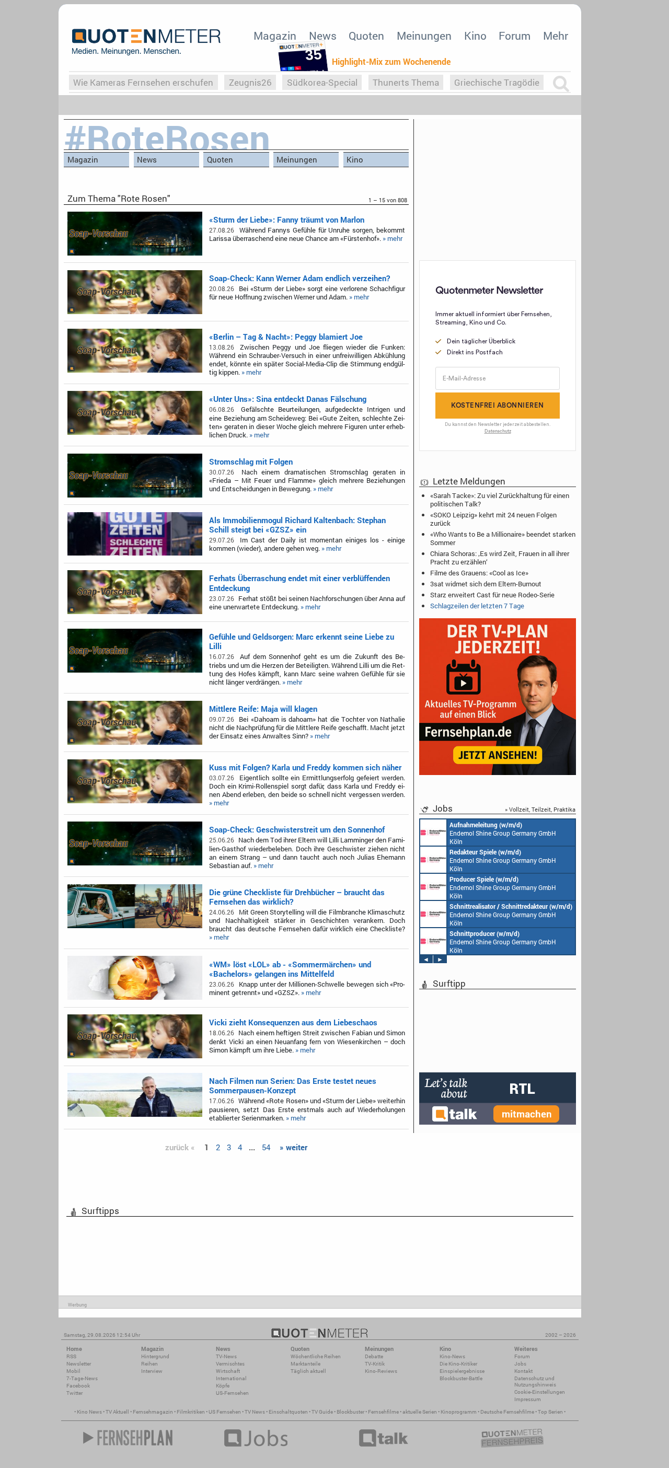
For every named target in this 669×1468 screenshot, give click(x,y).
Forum (514, 35)
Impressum (527, 1399)
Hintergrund (155, 1356)
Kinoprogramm (459, 1411)
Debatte (374, 1356)
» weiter (293, 1147)
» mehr (392, 238)
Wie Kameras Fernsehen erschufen (143, 82)
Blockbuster (350, 1411)
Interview (152, 1371)
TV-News (226, 1356)
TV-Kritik (375, 1363)
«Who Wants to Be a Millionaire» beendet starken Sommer (502, 538)
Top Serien (550, 1411)
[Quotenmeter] (146, 42)
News (323, 35)
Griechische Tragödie (496, 82)
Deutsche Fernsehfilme (507, 1411)
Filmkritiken (191, 1411)
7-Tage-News (82, 1378)
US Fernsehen (225, 1411)
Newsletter (78, 1363)
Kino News (89, 1411)
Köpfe (222, 1385)
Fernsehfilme (383, 1411)
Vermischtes (230, 1363)
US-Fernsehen (232, 1393)
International (231, 1378)
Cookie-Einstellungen (539, 1392)
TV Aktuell (117, 1411)
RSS (71, 1356)
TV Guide (322, 1411)
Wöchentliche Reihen (316, 1356)
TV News (255, 1411)
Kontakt (523, 1371)
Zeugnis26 (250, 82)
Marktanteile (305, 1363)
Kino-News (452, 1356)
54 (266, 1147)
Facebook (78, 1385)
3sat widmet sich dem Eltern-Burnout (485, 583)
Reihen (149, 1363)
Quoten (366, 35)
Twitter (74, 1393)
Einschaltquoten (288, 1411)
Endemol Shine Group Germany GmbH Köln (502, 833)
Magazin (274, 35)
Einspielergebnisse (462, 1371)
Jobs (520, 1363)
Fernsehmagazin (153, 1411)
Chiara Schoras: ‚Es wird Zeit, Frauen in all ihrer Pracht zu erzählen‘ (499, 558)
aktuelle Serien (419, 1411)
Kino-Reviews (381, 1371)
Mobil (73, 1371)
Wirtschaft (228, 1371)
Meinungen (424, 35)
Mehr (555, 35)
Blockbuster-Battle (461, 1378)
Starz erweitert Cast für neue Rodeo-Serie (492, 594)
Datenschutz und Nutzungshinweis (535, 1381)
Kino (475, 35)
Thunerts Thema (406, 82)
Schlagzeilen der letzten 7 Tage (477, 605)
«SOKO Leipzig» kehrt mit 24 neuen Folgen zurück (493, 519)
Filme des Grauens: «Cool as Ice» (479, 572)
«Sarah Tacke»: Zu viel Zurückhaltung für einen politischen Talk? (499, 499)
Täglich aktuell (308, 1371)
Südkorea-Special (322, 82)
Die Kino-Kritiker (458, 1363)
